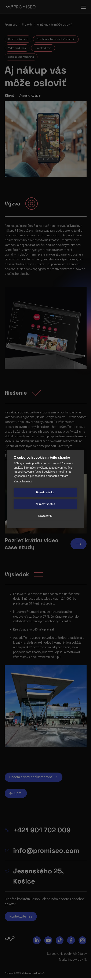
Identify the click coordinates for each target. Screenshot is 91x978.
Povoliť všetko (45, 492)
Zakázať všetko (45, 504)
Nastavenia (45, 515)
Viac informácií (23, 481)
